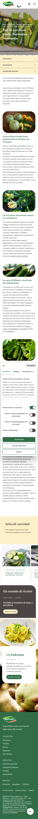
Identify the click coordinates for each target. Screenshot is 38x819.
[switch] (33, 415)
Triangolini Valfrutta (10, 767)
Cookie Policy (8, 790)
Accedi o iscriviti (14, 677)
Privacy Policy (20, 790)
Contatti (6, 771)
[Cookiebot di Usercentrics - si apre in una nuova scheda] (27, 365)
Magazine (12, 24)
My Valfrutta (7, 754)
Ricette (5, 747)
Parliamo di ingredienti (24, 24)
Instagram (16, 784)
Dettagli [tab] (16, 371)
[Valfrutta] (8, 4)
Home (5, 24)
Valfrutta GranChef (10, 764)
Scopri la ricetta (10, 612)
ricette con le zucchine (19, 256)
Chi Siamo (7, 740)
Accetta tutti (19, 439)
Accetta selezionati (19, 446)
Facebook (6, 784)
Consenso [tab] (6, 371)
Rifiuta (19, 452)
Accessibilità (7, 774)
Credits (31, 790)
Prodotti (6, 744)
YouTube (25, 784)
